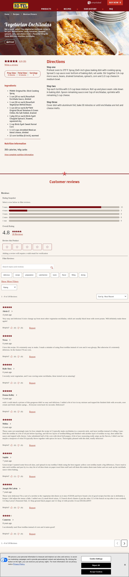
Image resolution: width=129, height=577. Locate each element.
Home (7, 14)
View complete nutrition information (19, 155)
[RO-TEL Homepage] (21, 5)
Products (46, 9)
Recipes (67, 9)
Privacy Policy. (19, 564)
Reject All (96, 565)
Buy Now (114, 2)
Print (11, 42)
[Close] (125, 565)
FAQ (111, 9)
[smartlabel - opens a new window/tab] (95, 2)
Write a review (11, 64)
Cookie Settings (96, 559)
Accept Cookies (96, 572)
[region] (64, 565)
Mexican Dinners (30, 14)
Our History (90, 9)
